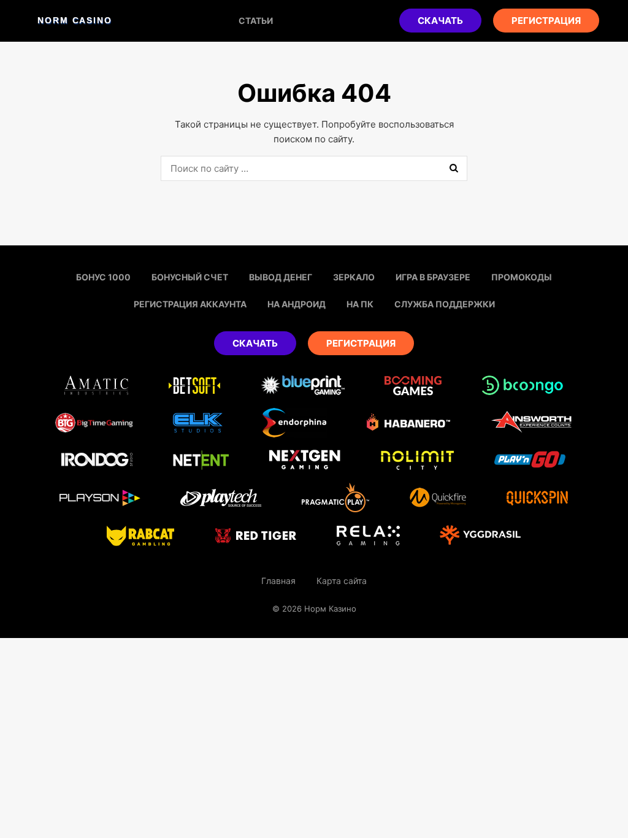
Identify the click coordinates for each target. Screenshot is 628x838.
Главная (278, 580)
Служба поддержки (444, 304)
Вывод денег (280, 277)
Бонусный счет (189, 277)
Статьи (256, 20)
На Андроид (296, 304)
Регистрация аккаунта (190, 304)
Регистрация (546, 20)
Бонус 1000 (103, 277)
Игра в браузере (433, 277)
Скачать (440, 20)
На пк (360, 304)
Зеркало (354, 277)
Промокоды (521, 277)
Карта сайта (341, 580)
